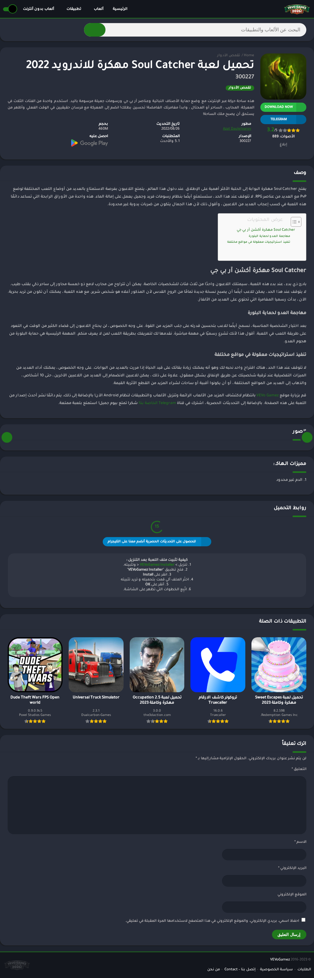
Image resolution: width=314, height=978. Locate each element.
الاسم (300, 842)
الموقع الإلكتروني (292, 895)
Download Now (279, 107)
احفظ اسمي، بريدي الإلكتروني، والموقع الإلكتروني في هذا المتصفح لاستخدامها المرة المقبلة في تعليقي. (212, 921)
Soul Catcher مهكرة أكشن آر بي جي (266, 230)
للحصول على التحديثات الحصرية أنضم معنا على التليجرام (152, 542)
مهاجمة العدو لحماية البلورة (269, 236)
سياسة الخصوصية (276, 970)
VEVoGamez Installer (157, 565)
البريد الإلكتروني (292, 868)
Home (249, 56)
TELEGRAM (278, 119)
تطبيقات (74, 9)
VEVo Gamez (267, 396)
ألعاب (98, 9)
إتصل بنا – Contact (239, 970)
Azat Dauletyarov (237, 129)
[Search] (94, 30)
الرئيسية (120, 9)
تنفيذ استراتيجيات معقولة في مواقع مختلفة (258, 242)
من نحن (213, 970)
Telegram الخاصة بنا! (157, 403)
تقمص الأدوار (228, 56)
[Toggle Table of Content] (293, 222)
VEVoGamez (280, 960)
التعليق (299, 770)
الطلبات (304, 970)
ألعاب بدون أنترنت (38, 9)
